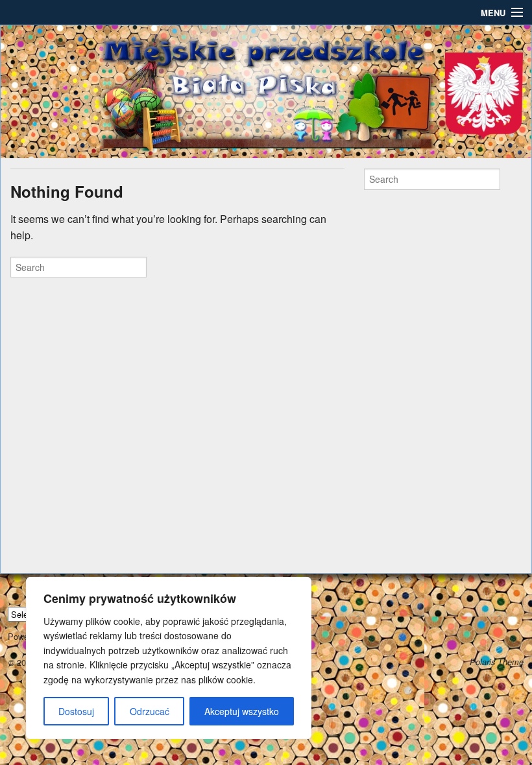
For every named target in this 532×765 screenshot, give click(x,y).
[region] (168, 658)
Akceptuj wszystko (241, 711)
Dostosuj (76, 711)
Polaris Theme (497, 662)
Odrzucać (149, 711)
